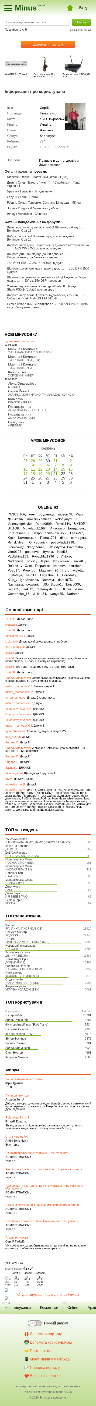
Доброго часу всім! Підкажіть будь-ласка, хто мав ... (44, 295)
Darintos (73, 594)
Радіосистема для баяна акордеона (32, 257)
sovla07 (79, 561)
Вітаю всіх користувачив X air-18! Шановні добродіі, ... (45, 227)
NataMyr (48, 580)
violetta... (79, 570)
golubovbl (32, 552)
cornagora (78, 538)
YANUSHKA (16, 514)
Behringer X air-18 (19, 230)
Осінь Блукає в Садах (22, 856)
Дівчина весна (16, 955)
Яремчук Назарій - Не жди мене (29, 191)
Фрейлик (15, 425)
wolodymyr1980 (66, 519)
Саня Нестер (14, 1052)
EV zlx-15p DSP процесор (43, 280)
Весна (10, 903)
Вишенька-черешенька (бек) (27, 942)
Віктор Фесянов (15, 1038)
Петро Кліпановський (49, 533)
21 (55, 474)
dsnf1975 (65, 580)
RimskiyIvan (16, 542)
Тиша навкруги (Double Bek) (30, 352)
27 (25, 461)
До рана (11, 849)
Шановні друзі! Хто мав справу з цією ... (35, 268)
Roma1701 (48, 538)
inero (65, 570)
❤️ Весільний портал (42, 1376)
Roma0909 (43, 523)
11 (33, 469)
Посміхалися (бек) (19, 862)
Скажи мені (14, 876)
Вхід (83, 8)
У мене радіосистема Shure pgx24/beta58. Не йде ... (43, 286)
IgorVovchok (29, 580)
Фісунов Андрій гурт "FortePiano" (26, 1024)
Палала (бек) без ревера (23, 969)
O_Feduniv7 (38, 542)
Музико (14, 387)
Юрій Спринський (55, 561)
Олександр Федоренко (26, 547)
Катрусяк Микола (16, 1057)
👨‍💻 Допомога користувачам (48, 1342)
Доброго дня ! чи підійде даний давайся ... (37, 254)
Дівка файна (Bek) (21, 417)
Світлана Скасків (16, 1029)
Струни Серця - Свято (22, 197)
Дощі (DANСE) (15, 962)
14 (55, 469)
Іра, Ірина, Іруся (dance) (23, 928)
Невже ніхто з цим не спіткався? (30, 304)
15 (63, 469)
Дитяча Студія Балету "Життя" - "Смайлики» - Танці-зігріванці (44, 184)
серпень (48, 448)
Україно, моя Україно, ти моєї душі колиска (41, 394)
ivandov (59, 566)
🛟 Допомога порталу (43, 1334)
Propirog (29, 570)
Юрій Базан (73, 589)
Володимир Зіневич (18, 1048)
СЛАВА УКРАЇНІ (15, 883)
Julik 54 (39, 594)
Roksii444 (62, 523)
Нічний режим (56, 1323)
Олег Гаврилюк (37, 566)
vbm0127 (14, 552)
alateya (16, 575)
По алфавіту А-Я (16, 29)
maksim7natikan (39, 519)
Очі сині (11, 949)
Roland (14, 566)
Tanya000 (72, 584)
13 (48, 469)
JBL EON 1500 (17, 263)
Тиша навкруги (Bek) (24, 360)
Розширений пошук (80, 29)
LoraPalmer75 (18, 533)
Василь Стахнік (15, 1043)
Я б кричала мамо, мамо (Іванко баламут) (37, 842)
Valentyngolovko (20, 523)
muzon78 (65, 514)
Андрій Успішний (16, 1020)
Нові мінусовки (18, 1308)
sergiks (31, 575)
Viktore (66, 556)
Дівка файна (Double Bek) (27, 410)
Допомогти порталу (48, 44)
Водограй (13, 935)
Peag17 (13, 570)
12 (40, 469)
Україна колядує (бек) (22, 989)
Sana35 (13, 589)
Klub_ (12, 580)
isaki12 (28, 589)
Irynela (48, 552)
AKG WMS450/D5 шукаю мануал (38, 248)
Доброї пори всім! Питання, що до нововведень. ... (43, 236)
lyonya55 (56, 594)
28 (33, 461)
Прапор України (20, 402)
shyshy (32, 561)
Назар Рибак (13, 1015)
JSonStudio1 (52, 584)
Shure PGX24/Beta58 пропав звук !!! (32, 289)
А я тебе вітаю (16, 896)
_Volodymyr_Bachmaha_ (66, 547)
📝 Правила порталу (42, 1368)
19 (40, 474)
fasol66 (62, 552)
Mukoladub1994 (35, 528)
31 (55, 461)
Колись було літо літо (22, 976)
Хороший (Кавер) (21, 375)
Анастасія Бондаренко (68, 528)
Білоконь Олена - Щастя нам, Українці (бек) (37, 177)
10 (25, 469)
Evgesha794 (49, 575)
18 (33, 474)
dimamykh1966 (48, 589)
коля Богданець (41, 514)
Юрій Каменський (22, 538)
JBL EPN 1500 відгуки (47, 263)
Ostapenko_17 (18, 594)
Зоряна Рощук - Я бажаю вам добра (32, 208)
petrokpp (75, 566)
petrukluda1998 (62, 542)
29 (40, 461)
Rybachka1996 (44, 556)
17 (25, 474)
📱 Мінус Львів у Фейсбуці (47, 1359)
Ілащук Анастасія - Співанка (27, 214)
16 (71, 469)
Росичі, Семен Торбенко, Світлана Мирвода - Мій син (44, 202)
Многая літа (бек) (18, 869)
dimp (63, 538)
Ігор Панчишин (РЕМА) (20, 1034)
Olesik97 (76, 533)
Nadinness (15, 561)
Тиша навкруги (20, 367)
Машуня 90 (48, 570)
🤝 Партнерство (38, 1351)
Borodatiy (69, 575)
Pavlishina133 (18, 556)
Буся (9, 889)
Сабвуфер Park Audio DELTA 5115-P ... (34, 298)
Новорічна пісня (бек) (22, 982)
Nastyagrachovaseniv (23, 584)
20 (48, 474)
